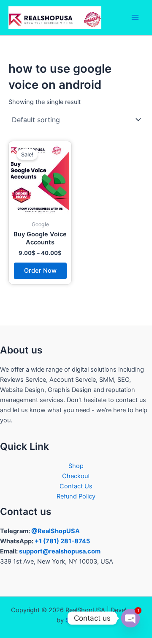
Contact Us (76, 486)
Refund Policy (76, 496)
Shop (76, 466)
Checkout (76, 476)
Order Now (40, 270)
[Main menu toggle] (135, 17)
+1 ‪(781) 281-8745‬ (62, 541)
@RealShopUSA (55, 531)
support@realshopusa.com (59, 551)
